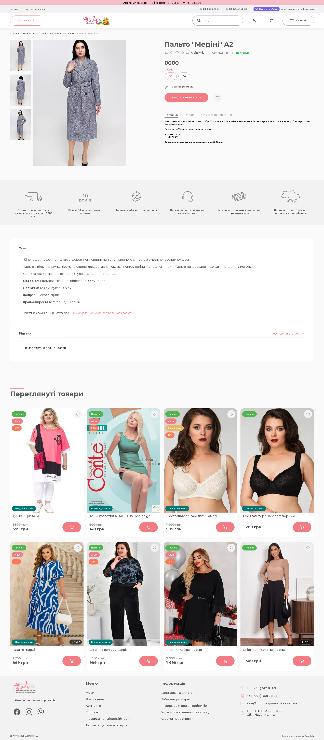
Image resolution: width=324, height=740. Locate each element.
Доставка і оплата (35, 9)
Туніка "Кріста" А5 (27, 516)
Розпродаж (95, 699)
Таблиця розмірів (175, 699)
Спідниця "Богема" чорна (264, 650)
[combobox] (222, 20)
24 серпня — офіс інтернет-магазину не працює (162, 2)
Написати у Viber (268, 9)
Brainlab (309, 736)
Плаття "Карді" (24, 650)
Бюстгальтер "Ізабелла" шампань (193, 516)
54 (184, 76)
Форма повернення (177, 719)
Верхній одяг (79, 312)
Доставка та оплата (177, 693)
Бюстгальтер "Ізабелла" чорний (269, 516)
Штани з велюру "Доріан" (110, 650)
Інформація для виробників (184, 706)
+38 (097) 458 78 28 (236, 9)
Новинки (93, 693)
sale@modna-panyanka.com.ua (297, 9)
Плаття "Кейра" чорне (184, 650)
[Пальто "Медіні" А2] (79, 165)
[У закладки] (217, 98)
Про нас (14, 9)
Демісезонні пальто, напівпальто (110, 312)
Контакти (93, 706)
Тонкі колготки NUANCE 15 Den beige (119, 516)
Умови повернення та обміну (185, 712)
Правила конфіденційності (108, 719)
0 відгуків (197, 52)
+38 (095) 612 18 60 (209, 9)
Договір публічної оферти (107, 725)
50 (170, 76)
